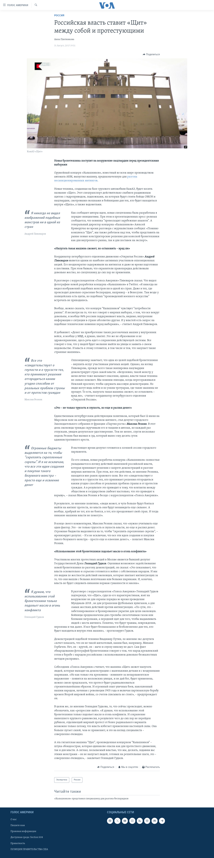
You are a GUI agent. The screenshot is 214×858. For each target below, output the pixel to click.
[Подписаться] (154, 821)
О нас (13, 819)
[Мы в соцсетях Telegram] (162, 821)
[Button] (151, 54)
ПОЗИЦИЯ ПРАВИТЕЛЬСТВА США (29, 849)
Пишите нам (17, 825)
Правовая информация (23, 831)
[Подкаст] (147, 821)
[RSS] (140, 821)
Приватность (17, 843)
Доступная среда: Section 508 (26, 837)
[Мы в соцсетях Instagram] (132, 821)
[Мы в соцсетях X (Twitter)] (117, 821)
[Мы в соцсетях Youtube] (125, 821)
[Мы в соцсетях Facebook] (110, 821)
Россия (59, 15)
